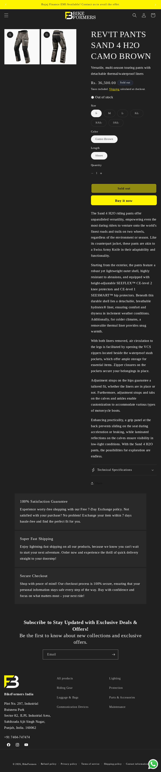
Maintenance (117, 706)
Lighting (115, 678)
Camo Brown (106, 140)
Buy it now (124, 200)
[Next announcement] (155, 4)
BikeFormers (29, 764)
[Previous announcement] (5, 4)
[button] (6, 15)
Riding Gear (65, 687)
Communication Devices (72, 706)
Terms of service (90, 764)
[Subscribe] (113, 654)
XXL (100, 124)
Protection (116, 687)
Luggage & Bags (67, 697)
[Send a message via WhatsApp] (153, 764)
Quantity (96, 165)
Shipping (114, 89)
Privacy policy (69, 764)
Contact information (137, 764)
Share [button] (99, 483)
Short (101, 157)
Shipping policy (113, 764)
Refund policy (49, 764)
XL (139, 114)
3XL (118, 124)
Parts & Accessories (122, 697)
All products (65, 678)
